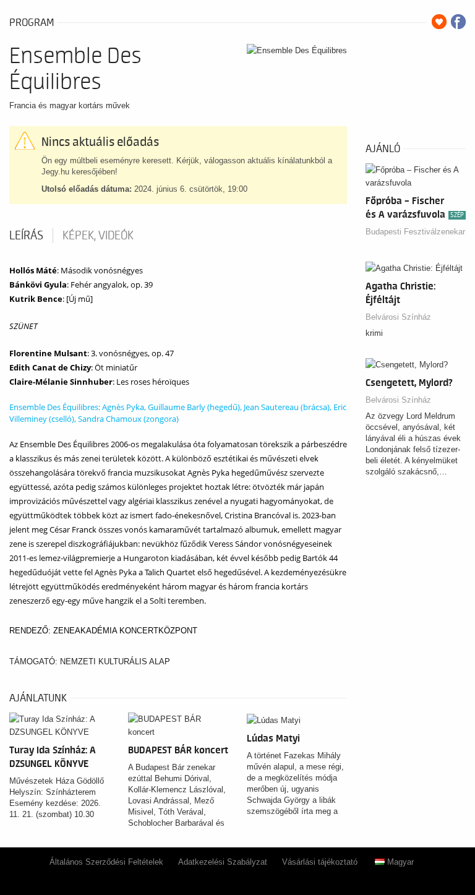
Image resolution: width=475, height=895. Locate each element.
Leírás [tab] (26, 235)
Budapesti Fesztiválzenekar (415, 231)
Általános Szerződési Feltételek (106, 862)
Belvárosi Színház (398, 317)
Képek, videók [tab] (98, 235)
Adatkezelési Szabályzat (222, 862)
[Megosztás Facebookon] (458, 21)
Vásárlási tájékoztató (319, 862)
